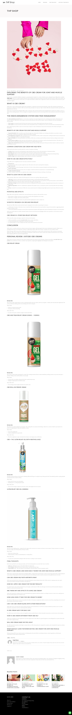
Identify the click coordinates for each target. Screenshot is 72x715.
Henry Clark (10, 682)
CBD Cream (9, 650)
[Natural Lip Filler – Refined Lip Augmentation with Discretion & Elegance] (13, 677)
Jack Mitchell (55, 682)
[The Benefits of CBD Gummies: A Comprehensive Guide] (43, 677)
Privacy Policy (10, 703)
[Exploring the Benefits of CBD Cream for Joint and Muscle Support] (11, 660)
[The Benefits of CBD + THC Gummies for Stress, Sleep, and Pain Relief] (28, 677)
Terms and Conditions (11, 701)
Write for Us (9, 704)
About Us (9, 700)
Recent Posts (13, 637)
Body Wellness (13, 90)
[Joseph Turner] (10, 643)
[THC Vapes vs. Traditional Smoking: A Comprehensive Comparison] (58, 677)
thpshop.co (22, 641)
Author (9, 637)
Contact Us (9, 706)
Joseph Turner (21, 90)
